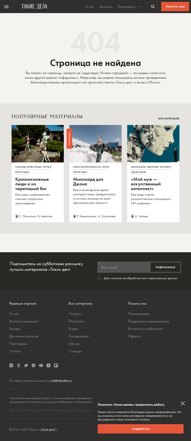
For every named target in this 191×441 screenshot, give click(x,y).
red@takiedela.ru (61, 381)
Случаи (46, 166)
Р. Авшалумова (86, 216)
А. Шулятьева (107, 216)
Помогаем (76, 321)
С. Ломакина (27, 216)
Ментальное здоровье (145, 166)
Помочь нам (175, 6)
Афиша (74, 343)
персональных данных (163, 278)
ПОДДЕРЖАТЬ (141, 429)
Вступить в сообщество (145, 328)
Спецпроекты (79, 336)
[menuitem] (6, 6)
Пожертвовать (139, 313)
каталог (139, 77)
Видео (73, 328)
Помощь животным (28, 166)
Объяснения (138, 172)
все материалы (168, 118)
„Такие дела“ (48, 429)
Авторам (106, 6)
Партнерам (126, 6)
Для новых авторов (23, 336)
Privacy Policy (84, 410)
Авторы (15, 328)
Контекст (165, 166)
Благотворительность (87, 166)
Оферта (134, 336)
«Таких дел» (124, 82)
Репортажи (22, 172)
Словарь (75, 351)
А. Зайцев (141, 216)
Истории (75, 313)
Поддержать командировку (149, 321)
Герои (105, 166)
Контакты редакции (24, 321)
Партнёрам (18, 343)
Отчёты (15, 351)
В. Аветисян (45, 216)
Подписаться (165, 267)
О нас (90, 6)
